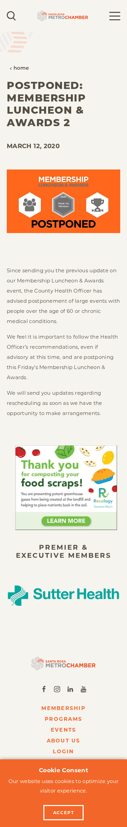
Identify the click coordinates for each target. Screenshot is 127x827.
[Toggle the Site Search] (11, 16)
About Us (64, 740)
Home (21, 68)
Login (63, 751)
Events (64, 730)
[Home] (63, 663)
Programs (63, 719)
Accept (63, 812)
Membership (63, 708)
